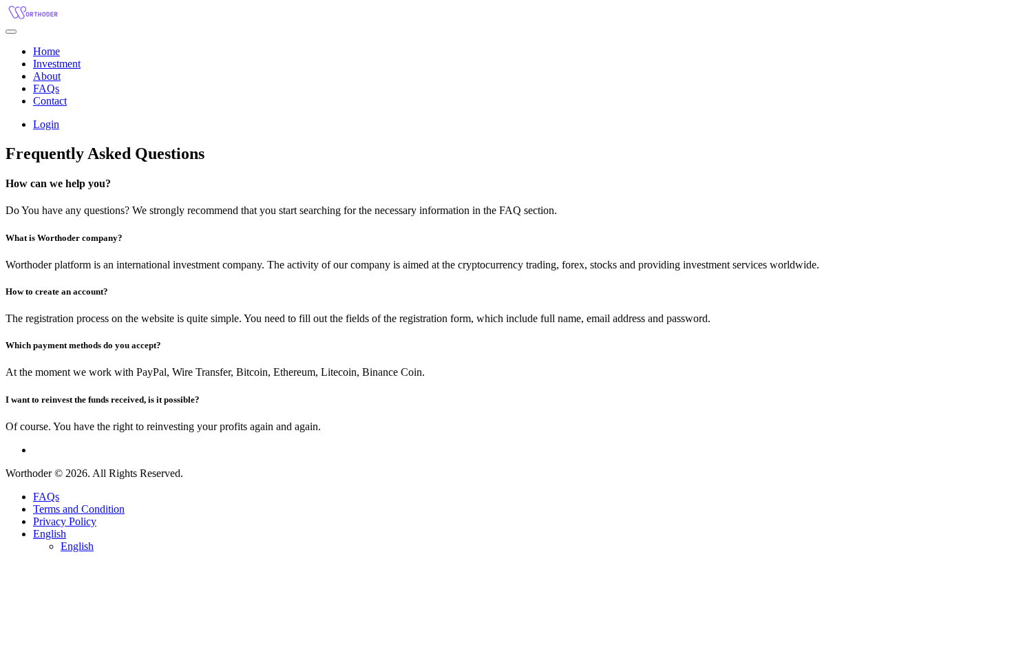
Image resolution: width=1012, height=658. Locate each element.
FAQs (46, 496)
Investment (57, 64)
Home (46, 51)
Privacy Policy (64, 521)
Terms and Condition (79, 509)
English (49, 534)
